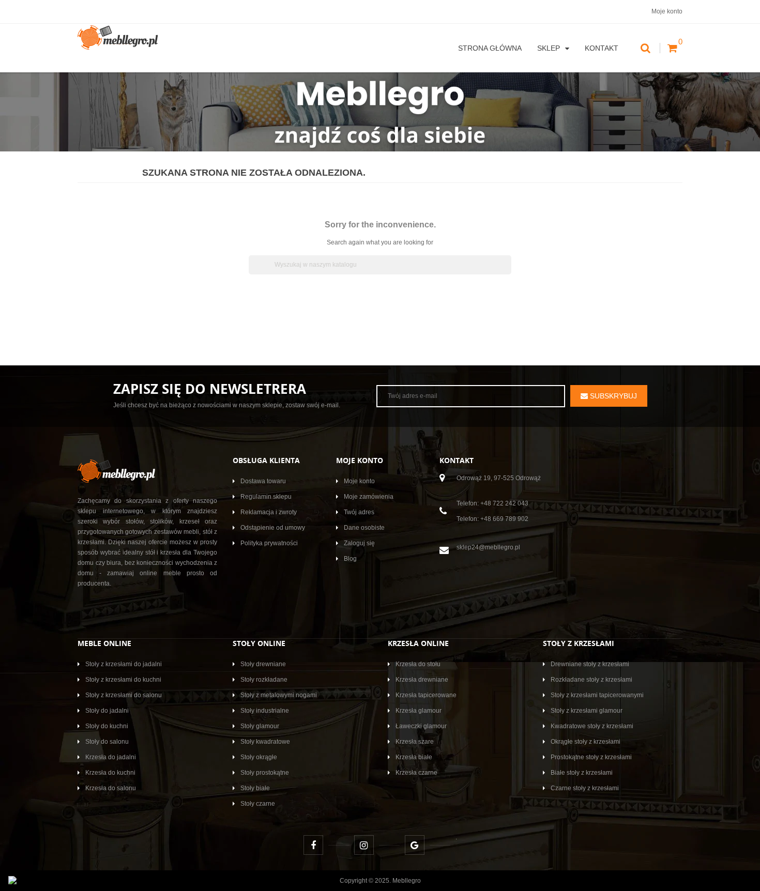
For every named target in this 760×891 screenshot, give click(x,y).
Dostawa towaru (263, 481)
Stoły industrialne (264, 710)
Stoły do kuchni (106, 726)
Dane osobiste (364, 527)
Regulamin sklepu (266, 496)
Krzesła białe (414, 757)
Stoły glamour (259, 726)
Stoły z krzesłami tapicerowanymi (597, 695)
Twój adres (359, 512)
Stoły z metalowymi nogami (278, 695)
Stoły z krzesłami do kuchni (123, 679)
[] (507, 271)
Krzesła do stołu (418, 664)
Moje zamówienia (368, 496)
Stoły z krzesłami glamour (586, 710)
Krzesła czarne (416, 772)
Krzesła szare (415, 741)
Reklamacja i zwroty (268, 512)
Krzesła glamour (419, 710)
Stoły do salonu (107, 741)
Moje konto (359, 481)
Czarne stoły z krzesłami (585, 788)
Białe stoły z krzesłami (582, 772)
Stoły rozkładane (263, 679)
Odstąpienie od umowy (272, 527)
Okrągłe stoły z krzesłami (585, 741)
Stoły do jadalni (107, 710)
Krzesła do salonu (110, 788)
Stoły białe (255, 788)
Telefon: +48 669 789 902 (492, 519)
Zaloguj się (359, 543)
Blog (350, 558)
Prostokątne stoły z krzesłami (591, 757)
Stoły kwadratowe (265, 741)
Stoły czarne (257, 803)
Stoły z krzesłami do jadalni (123, 664)
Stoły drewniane (263, 664)
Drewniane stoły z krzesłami (590, 664)
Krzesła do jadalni (110, 757)
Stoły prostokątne (264, 772)
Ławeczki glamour (421, 726)
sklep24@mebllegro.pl (488, 547)
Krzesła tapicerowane (426, 695)
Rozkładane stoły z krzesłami (591, 679)
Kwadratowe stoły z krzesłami (592, 726)
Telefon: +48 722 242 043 (492, 503)
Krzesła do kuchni (110, 772)
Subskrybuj (612, 396)
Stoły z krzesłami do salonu (123, 695)
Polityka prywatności (269, 543)
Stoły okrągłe (258, 757)
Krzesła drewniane (422, 679)
